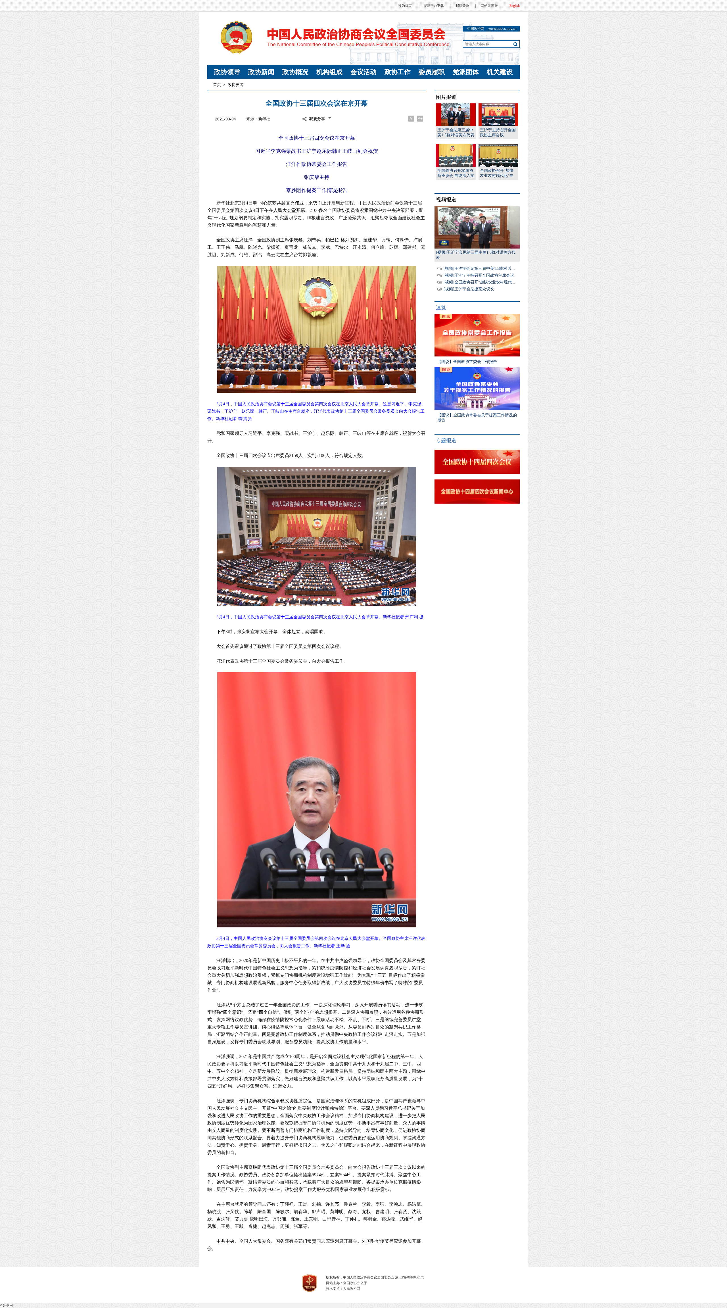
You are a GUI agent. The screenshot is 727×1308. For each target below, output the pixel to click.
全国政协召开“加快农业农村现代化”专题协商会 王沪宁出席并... (498, 173)
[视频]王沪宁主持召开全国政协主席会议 (479, 275)
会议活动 (363, 72)
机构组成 (329, 72)
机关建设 (500, 72)
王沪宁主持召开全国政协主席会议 (498, 132)
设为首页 (405, 6)
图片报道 (446, 97)
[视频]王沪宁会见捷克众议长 (469, 289)
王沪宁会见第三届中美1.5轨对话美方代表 (455, 132)
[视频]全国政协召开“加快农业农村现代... (479, 282)
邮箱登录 (462, 6)
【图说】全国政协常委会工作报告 (467, 362)
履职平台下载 (433, 6)
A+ (420, 118)
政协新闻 (261, 72)
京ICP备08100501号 (409, 1277)
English (514, 6)
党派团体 (466, 72)
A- (411, 118)
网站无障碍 (489, 6)
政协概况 (295, 72)
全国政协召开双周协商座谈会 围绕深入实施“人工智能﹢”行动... (455, 173)
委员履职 (432, 72)
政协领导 (227, 72)
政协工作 (398, 72)
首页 (217, 85)
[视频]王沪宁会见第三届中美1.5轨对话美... (481, 268)
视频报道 (446, 200)
